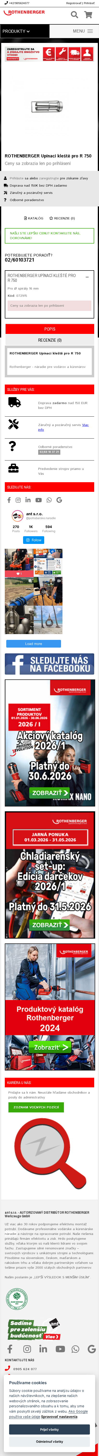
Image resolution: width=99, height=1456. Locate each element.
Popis (49, 329)
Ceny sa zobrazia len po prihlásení (38, 164)
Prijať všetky (49, 1429)
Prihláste (17, 178)
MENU (79, 31)
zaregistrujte (49, 178)
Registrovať (73, 3)
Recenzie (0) (64, 218)
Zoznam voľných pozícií (36, 1107)
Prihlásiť (89, 3)
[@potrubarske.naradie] (17, 516)
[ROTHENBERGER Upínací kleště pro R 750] (49, 107)
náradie (10, 1234)
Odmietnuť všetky (49, 1441)
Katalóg (35, 218)
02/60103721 (19, 260)
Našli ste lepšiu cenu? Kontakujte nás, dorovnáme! (45, 236)
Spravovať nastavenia (59, 1417)
